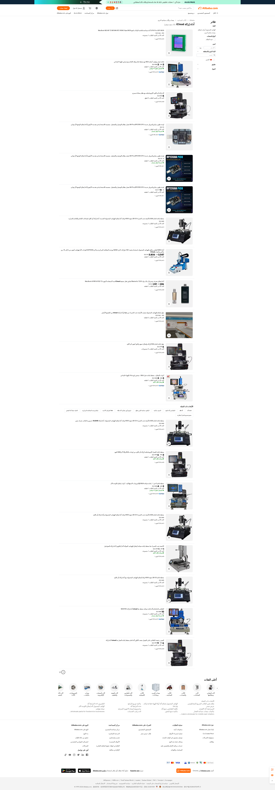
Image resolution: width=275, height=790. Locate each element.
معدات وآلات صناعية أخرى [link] (166, 20)
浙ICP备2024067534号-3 (192, 787)
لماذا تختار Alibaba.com (206, 729)
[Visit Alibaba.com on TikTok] (65, 754)
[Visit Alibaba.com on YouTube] (70, 754)
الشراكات (85, 746)
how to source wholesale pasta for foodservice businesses (86, 711)
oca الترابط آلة (136, 706)
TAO (154, 780)
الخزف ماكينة (157, 410)
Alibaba (192, 20)
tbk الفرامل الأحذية (108, 410)
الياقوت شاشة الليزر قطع (142, 410)
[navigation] (206, 347)
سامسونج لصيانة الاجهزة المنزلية (129, 709)
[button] (117, 8)
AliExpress (106, 780)
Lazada (137, 780)
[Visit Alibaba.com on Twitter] (78, 754)
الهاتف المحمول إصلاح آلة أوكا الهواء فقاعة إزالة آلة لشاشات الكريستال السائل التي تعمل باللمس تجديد (160, 704)
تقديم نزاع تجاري (114, 738)
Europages (168, 780)
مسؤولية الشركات (208, 738)
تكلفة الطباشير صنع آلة (169, 709)
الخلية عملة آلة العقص (72, 410)
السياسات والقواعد (176, 750)
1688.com (115, 780)
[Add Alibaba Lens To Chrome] (183, 771)
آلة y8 (181, 410)
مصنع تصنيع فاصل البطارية (184, 415)
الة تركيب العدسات (134, 711)
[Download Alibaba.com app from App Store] (84, 771)
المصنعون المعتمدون (144, 729)
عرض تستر (210, 706)
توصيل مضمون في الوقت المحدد (172, 738)
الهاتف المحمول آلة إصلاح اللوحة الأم (91, 706)
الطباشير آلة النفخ (170, 410)
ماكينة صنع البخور (171, 711)
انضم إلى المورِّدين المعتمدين (79, 742)
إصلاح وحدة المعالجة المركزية (90, 410)
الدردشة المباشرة (114, 733)
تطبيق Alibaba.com (99, 771)
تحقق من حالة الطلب (81, 738)
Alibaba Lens (205, 771)
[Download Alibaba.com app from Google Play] (68, 771)
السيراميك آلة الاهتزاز (206, 709)
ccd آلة (189, 410)
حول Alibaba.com (208, 725)
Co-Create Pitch (208, 733)
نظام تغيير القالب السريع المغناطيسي (201, 704)
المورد (157, 39)
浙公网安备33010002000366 (173, 787)
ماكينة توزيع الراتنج (134, 704)
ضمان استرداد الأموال (175, 733)
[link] (272, 769)
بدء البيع (86, 733)
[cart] (89, 8)
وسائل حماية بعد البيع (175, 742)
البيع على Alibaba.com (81, 729)
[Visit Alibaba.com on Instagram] (74, 754)
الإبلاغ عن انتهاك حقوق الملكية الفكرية (108, 746)
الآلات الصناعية (181, 20)
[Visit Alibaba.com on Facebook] (87, 754)
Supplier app (135, 771)
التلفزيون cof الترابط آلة (95, 704)
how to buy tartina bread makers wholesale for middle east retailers (196, 714)
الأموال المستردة (114, 742)
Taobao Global (146, 780)
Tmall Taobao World (127, 780)
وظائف (211, 742)
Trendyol (160, 780)
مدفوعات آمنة (178, 729)
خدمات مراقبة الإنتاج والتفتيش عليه (171, 746)
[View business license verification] (157, 787)
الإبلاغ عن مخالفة (114, 750)
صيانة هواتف (100, 709)
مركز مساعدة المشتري (112, 729)
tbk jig (175, 706)
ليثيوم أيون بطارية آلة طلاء (124, 410)
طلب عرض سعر (146, 733)
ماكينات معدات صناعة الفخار (204, 711)
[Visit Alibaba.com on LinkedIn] (82, 754)
